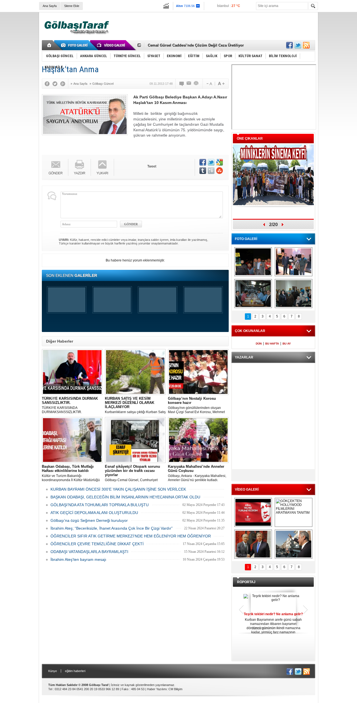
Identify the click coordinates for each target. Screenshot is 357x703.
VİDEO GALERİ (247, 489)
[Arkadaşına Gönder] (189, 83)
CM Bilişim (175, 689)
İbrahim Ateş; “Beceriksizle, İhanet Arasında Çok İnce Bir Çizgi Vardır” (111, 528)
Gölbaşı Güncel (103, 83)
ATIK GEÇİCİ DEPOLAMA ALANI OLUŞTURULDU (94, 512)
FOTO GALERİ (246, 239)
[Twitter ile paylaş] (298, 45)
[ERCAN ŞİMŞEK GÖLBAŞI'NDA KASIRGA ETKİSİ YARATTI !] (293, 544)
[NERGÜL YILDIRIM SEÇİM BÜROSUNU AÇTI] (293, 293)
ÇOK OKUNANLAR (250, 331)
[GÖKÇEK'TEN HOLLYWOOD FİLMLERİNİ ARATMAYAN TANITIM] (293, 512)
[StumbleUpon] (219, 170)
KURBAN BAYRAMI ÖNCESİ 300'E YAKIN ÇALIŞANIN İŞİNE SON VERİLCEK (118, 489)
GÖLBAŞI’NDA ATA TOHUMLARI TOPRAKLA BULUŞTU (99, 505)
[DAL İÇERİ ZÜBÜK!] (253, 544)
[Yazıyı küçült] (209, 83)
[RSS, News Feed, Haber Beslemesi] (306, 45)
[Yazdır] (196, 83)
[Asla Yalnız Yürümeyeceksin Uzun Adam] (253, 512)
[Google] (64, 83)
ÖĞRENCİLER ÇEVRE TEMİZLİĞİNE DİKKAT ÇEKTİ (97, 544)
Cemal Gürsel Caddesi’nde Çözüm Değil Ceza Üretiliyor (196, 43)
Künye (52, 671)
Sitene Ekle (71, 6)
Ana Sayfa (50, 6)
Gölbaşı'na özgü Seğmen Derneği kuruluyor (89, 520)
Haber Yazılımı (157, 689)
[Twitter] (56, 83)
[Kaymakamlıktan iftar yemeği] (293, 261)
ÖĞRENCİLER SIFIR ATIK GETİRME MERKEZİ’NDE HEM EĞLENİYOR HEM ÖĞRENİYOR (130, 536)
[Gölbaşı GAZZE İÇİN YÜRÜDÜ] (253, 261)
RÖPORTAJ (246, 582)
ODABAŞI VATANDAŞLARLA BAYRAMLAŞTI (89, 551)
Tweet (151, 166)
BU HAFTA (272, 343)
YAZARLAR (244, 357)
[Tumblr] (202, 170)
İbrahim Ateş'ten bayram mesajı (78, 559)
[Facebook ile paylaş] (289, 45)
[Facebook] (48, 83)
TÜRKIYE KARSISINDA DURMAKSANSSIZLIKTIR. (70, 405)
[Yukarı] (102, 167)
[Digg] (211, 170)
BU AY (287, 343)
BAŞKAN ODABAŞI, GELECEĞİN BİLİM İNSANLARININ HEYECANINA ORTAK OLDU (125, 497)
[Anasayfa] (49, 45)
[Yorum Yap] (181, 83)
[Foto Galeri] (75, 45)
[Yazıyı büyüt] (221, 83)
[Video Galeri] (111, 45)
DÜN (259, 343)
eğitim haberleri (75, 671)
